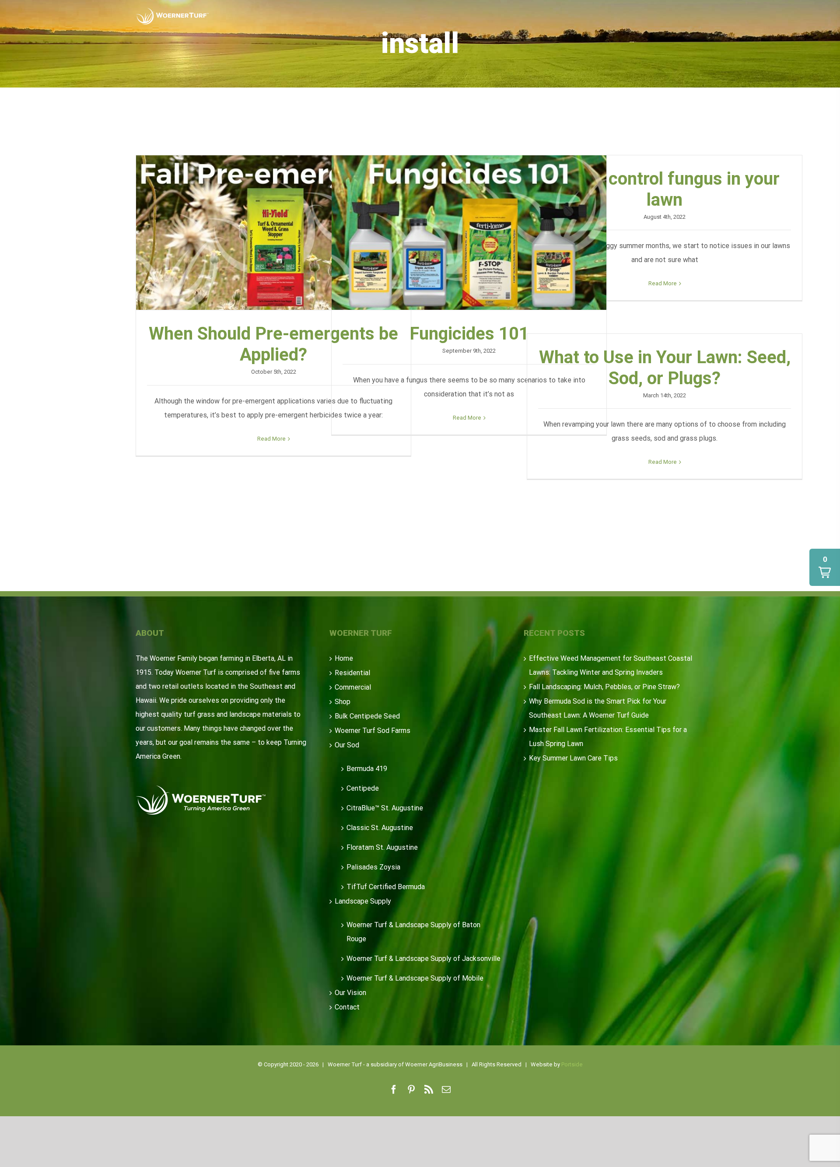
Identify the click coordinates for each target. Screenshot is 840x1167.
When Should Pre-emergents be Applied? (273, 232)
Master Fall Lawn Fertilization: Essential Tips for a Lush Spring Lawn (608, 736)
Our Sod (347, 745)
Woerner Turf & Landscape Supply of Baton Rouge (413, 932)
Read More (271, 438)
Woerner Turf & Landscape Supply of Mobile (414, 978)
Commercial (353, 687)
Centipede (362, 788)
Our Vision (350, 992)
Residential (352, 673)
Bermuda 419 (366, 768)
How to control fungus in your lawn (665, 189)
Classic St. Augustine (379, 828)
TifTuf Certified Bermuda (385, 887)
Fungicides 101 (469, 232)
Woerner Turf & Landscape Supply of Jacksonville (423, 958)
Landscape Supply (363, 901)
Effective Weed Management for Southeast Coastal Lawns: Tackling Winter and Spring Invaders (610, 665)
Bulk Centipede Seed (367, 716)
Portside (572, 1064)
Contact (347, 1007)
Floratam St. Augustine (382, 847)
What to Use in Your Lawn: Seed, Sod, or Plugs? (665, 368)
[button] (824, 567)
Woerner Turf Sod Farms (372, 730)
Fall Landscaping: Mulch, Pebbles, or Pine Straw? (604, 687)
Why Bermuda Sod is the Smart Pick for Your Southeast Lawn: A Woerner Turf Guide (597, 708)
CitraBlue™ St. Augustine (384, 808)
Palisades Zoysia (373, 867)
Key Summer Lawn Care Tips (573, 758)
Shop (342, 701)
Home (344, 658)
